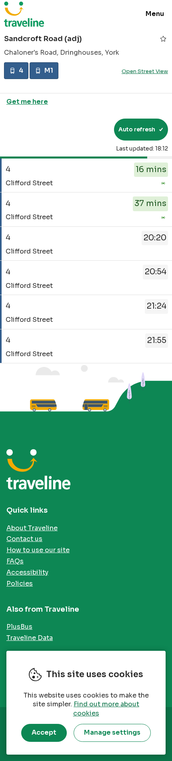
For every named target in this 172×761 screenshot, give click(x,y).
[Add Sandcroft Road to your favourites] (163, 39)
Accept (44, 732)
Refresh (93, 129)
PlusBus (19, 626)
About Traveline (32, 528)
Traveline (24, 14)
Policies (19, 583)
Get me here (27, 101)
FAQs (15, 561)
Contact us (24, 539)
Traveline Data (29, 638)
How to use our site (38, 550)
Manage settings (112, 732)
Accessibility (27, 572)
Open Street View (145, 71)
